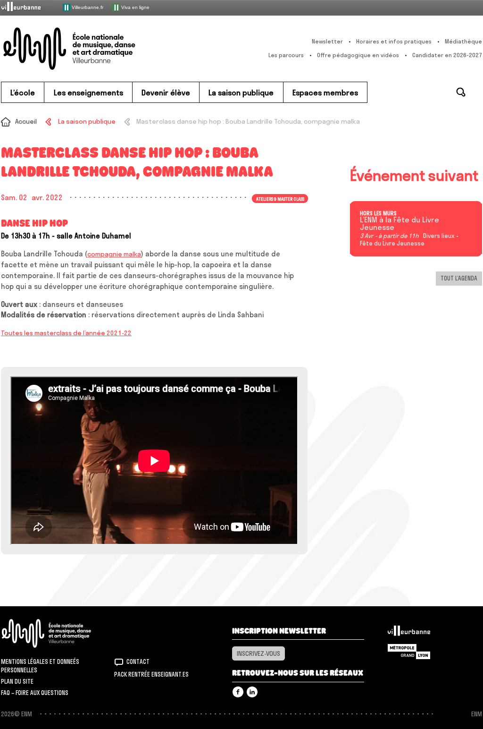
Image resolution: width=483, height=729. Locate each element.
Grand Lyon (409, 651)
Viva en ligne (135, 6)
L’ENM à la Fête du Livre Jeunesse (399, 223)
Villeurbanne (409, 633)
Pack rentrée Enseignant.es (151, 674)
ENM (59, 633)
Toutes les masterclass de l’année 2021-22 (66, 333)
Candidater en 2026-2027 (447, 55)
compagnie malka (114, 254)
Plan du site (17, 681)
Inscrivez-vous (258, 653)
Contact (138, 661)
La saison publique (86, 121)
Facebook (238, 692)
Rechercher (461, 92)
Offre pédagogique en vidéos (358, 55)
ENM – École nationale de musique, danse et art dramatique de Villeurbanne (88, 48)
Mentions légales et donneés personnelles (40, 666)
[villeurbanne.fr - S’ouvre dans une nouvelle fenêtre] (27, 7)
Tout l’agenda (459, 278)
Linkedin (252, 692)
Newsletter (327, 41)
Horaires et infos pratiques (394, 41)
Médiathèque (463, 41)
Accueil (26, 121)
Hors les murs (378, 213)
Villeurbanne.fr (86, 6)
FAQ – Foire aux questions (34, 692)
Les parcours (286, 55)
